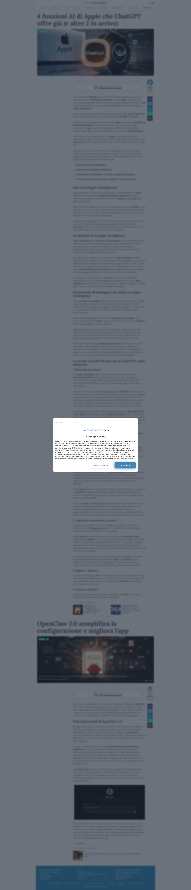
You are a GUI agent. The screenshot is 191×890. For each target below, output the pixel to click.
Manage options (101, 465)
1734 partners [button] (69, 441)
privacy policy (125, 459)
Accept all (125, 465)
